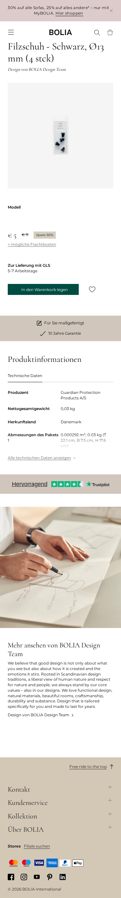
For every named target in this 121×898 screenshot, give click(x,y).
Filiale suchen (37, 846)
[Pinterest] (49, 877)
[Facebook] (11, 877)
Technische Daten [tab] (25, 375)
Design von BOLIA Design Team (38, 714)
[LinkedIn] (62, 877)
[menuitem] (11, 32)
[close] (111, 10)
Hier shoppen (69, 13)
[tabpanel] (60, 425)
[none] (60, 32)
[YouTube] (37, 877)
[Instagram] (24, 877)
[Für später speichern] (92, 289)
